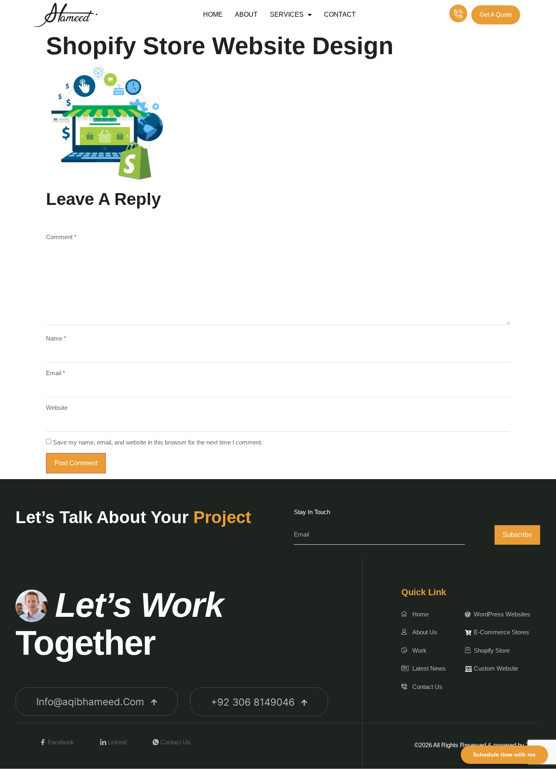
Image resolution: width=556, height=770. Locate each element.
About (246, 14)
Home (213, 14)
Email (55, 373)
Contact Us (174, 742)
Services (287, 14)
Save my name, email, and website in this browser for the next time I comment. (158, 442)
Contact (340, 14)
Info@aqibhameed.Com (90, 702)
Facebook (60, 742)
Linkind (116, 742)
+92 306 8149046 (253, 702)
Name (56, 338)
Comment (61, 236)
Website (57, 407)
